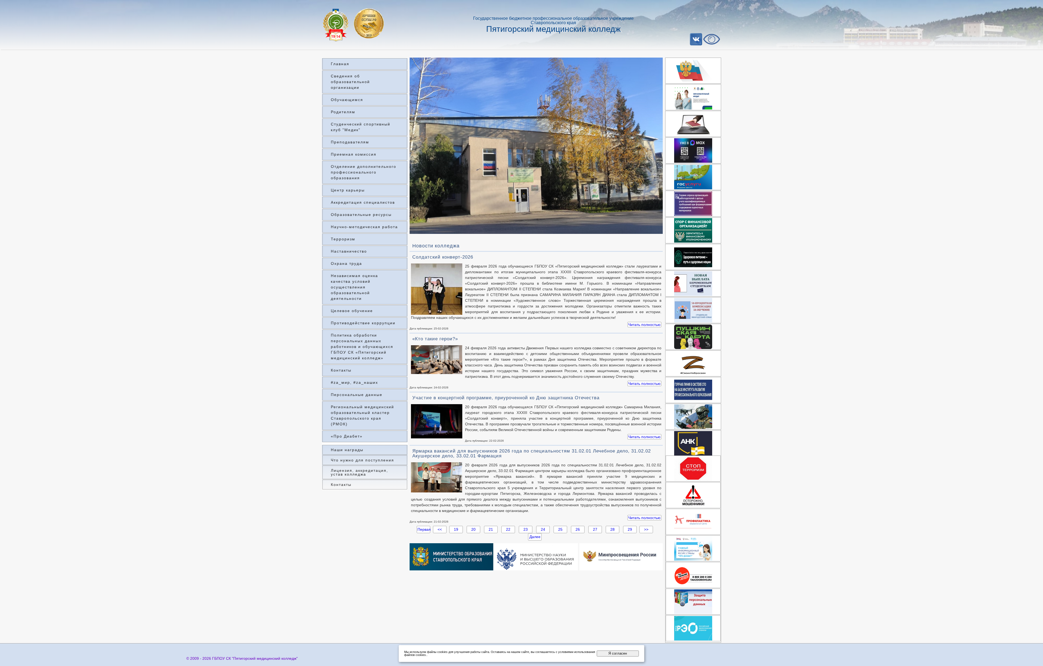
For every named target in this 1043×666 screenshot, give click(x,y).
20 (473, 529)
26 (578, 529)
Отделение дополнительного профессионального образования (363, 172)
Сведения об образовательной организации (350, 82)
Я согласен (617, 653)
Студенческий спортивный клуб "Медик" (360, 127)
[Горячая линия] (693, 390)
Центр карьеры (348, 190)
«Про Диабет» (347, 436)
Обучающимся (347, 100)
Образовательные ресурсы (361, 214)
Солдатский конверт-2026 (442, 257)
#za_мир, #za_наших (354, 382)
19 (456, 529)
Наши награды (347, 450)
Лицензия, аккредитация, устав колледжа (359, 472)
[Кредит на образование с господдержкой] (693, 97)
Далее (535, 537)
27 (595, 529)
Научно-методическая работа (364, 227)
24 (543, 529)
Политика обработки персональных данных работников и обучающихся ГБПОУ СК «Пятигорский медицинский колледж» (362, 346)
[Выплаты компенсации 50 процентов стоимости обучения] (693, 310)
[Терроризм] (693, 468)
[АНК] (693, 443)
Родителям (343, 112)
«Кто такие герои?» (435, 338)
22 (508, 529)
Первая (423, 529)
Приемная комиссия (353, 154)
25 (560, 529)
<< (440, 529)
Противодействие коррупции (363, 323)
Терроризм (343, 239)
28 (612, 529)
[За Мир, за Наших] (693, 363)
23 (525, 529)
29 (630, 529)
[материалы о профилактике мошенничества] (693, 495)
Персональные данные (356, 394)
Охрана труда (346, 263)
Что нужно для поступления (362, 460)
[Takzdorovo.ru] (693, 575)
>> (646, 529)
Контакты (341, 370)
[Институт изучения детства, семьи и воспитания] (693, 522)
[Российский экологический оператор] (693, 628)
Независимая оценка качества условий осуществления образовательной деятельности (354, 287)
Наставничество (349, 251)
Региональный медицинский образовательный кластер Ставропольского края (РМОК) (362, 415)
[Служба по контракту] (693, 416)
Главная (340, 64)
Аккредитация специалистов (363, 202)
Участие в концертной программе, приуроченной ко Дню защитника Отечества (505, 397)
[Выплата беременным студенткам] (693, 283)
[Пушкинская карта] (693, 337)
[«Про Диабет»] (693, 548)
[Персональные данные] (693, 601)
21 (491, 529)
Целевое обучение (352, 311)
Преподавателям (350, 142)
